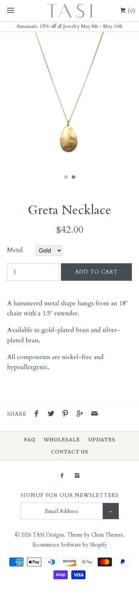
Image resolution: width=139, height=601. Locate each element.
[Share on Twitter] (52, 414)
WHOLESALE (62, 439)
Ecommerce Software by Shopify (69, 545)
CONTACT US (69, 452)
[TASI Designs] (69, 11)
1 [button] (65, 177)
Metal (15, 249)
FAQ (29, 439)
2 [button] (73, 177)
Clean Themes (107, 535)
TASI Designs (48, 535)
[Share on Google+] (81, 414)
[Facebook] (61, 476)
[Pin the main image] (67, 414)
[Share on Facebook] (38, 414)
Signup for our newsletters (70, 495)
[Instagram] (77, 476)
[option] (69, 101)
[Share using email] (94, 414)
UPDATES (101, 439)
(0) (130, 10)
